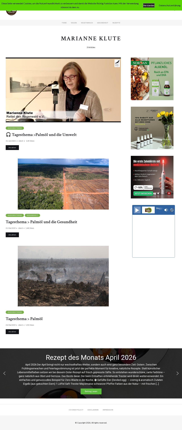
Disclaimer (93, 410)
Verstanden (148, 5)
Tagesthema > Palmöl (24, 319)
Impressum (108, 410)
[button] (4, 373)
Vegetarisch (87, 23)
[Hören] (137, 210)
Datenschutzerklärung (170, 5)
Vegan (74, 23)
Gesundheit (102, 23)
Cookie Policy (76, 410)
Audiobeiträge (15, 128)
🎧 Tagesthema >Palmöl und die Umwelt (41, 135)
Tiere (64, 23)
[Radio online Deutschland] (171, 210)
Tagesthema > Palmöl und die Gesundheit (41, 222)
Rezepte (116, 23)
